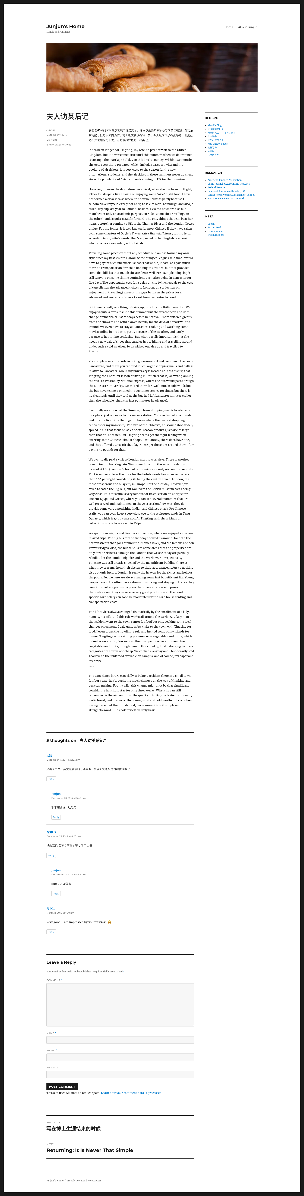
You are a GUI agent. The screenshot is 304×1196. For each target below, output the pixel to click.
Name (51, 1033)
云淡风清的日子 (216, 129)
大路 (49, 755)
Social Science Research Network (226, 198)
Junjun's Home (65, 26)
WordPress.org (216, 234)
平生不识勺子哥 (216, 140)
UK (63, 144)
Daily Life (51, 139)
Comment (54, 980)
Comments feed (216, 231)
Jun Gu (50, 129)
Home (228, 27)
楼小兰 (50, 908)
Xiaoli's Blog (215, 125)
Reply (51, 778)
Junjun (56, 794)
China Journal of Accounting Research (229, 183)
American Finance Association (225, 180)
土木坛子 (212, 136)
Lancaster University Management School (231, 194)
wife (68, 144)
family (50, 144)
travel (58, 144)
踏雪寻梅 (212, 147)
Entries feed (214, 227)
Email (51, 1050)
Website (52, 1067)
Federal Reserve (216, 187)
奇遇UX (51, 832)
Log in (211, 223)
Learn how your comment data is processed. (131, 1093)
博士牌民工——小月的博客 (222, 132)
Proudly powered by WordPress (84, 1180)
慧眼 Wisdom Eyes (218, 143)
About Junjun (248, 27)
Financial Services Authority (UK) (226, 191)
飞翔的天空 (213, 154)
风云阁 (211, 151)
